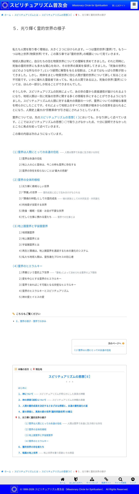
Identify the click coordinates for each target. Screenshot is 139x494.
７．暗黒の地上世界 (46, 452)
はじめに (22, 387)
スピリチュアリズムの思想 (59, 117)
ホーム (7, 14)
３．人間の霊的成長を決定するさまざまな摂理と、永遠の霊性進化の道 (53, 405)
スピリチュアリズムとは (26, 14)
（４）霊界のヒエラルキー (27, 266)
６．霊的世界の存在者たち (31, 446)
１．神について (51, 393)
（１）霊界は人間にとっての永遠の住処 (55, 152)
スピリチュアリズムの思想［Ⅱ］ (57, 14)
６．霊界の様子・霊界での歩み (31, 321)
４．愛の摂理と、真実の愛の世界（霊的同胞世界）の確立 (45, 411)
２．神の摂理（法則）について (51, 399)
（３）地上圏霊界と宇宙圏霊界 (30, 226)
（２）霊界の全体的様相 (26, 180)
